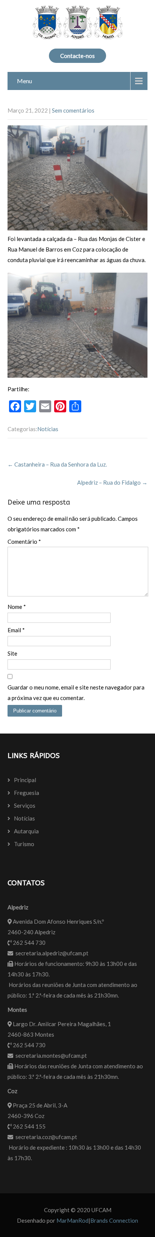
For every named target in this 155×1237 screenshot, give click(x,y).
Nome (17, 606)
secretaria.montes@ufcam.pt (51, 1055)
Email (16, 630)
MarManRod (72, 1220)
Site (12, 653)
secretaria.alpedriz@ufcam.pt (51, 953)
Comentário (24, 541)
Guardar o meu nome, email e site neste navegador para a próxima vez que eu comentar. (76, 692)
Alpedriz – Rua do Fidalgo (112, 482)
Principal (25, 779)
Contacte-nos (77, 55)
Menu (24, 80)
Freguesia (26, 792)
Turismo (24, 843)
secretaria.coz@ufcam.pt (46, 1136)
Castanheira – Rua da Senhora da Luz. (57, 464)
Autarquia (26, 831)
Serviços (24, 805)
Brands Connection (114, 1220)
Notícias (47, 429)
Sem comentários (73, 110)
